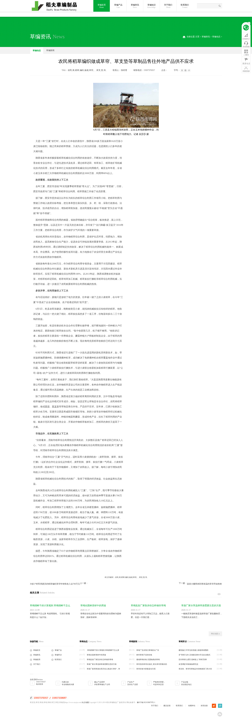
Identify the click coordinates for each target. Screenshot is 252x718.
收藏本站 (191, 706)
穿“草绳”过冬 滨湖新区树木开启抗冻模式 (194, 655)
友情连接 (204, 706)
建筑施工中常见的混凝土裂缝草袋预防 (193, 650)
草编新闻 (50, 50)
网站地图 (214, 634)
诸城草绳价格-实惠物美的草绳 (148, 659)
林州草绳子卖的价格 (144, 655)
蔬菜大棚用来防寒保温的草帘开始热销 (204, 584)
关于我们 (168, 6)
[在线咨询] (246, 36)
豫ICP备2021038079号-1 (146, 702)
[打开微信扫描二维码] (246, 52)
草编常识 (58, 655)
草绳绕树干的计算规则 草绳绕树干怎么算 (103, 650)
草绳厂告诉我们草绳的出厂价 (147, 650)
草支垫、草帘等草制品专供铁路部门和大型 (195, 669)
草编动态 (216, 37)
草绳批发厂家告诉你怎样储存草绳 (148, 605)
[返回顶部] (246, 69)
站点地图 (85, 702)
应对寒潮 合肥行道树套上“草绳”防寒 (193, 659)
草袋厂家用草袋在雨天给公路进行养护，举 (103, 669)
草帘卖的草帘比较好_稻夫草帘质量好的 (151, 664)
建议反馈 (166, 706)
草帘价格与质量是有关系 (146, 669)
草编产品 (58, 650)
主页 (197, 37)
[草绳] (56, 6)
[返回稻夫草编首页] (246, 28)
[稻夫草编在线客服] (246, 44)
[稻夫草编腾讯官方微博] (220, 706)
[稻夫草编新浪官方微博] (214, 706)
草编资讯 (206, 37)
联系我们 (185, 6)
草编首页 (102, 6)
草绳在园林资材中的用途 (93, 605)
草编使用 (36, 659)
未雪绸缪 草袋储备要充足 (188, 664)
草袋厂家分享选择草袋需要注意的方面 (201, 605)
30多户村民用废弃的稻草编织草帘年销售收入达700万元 (55, 584)
